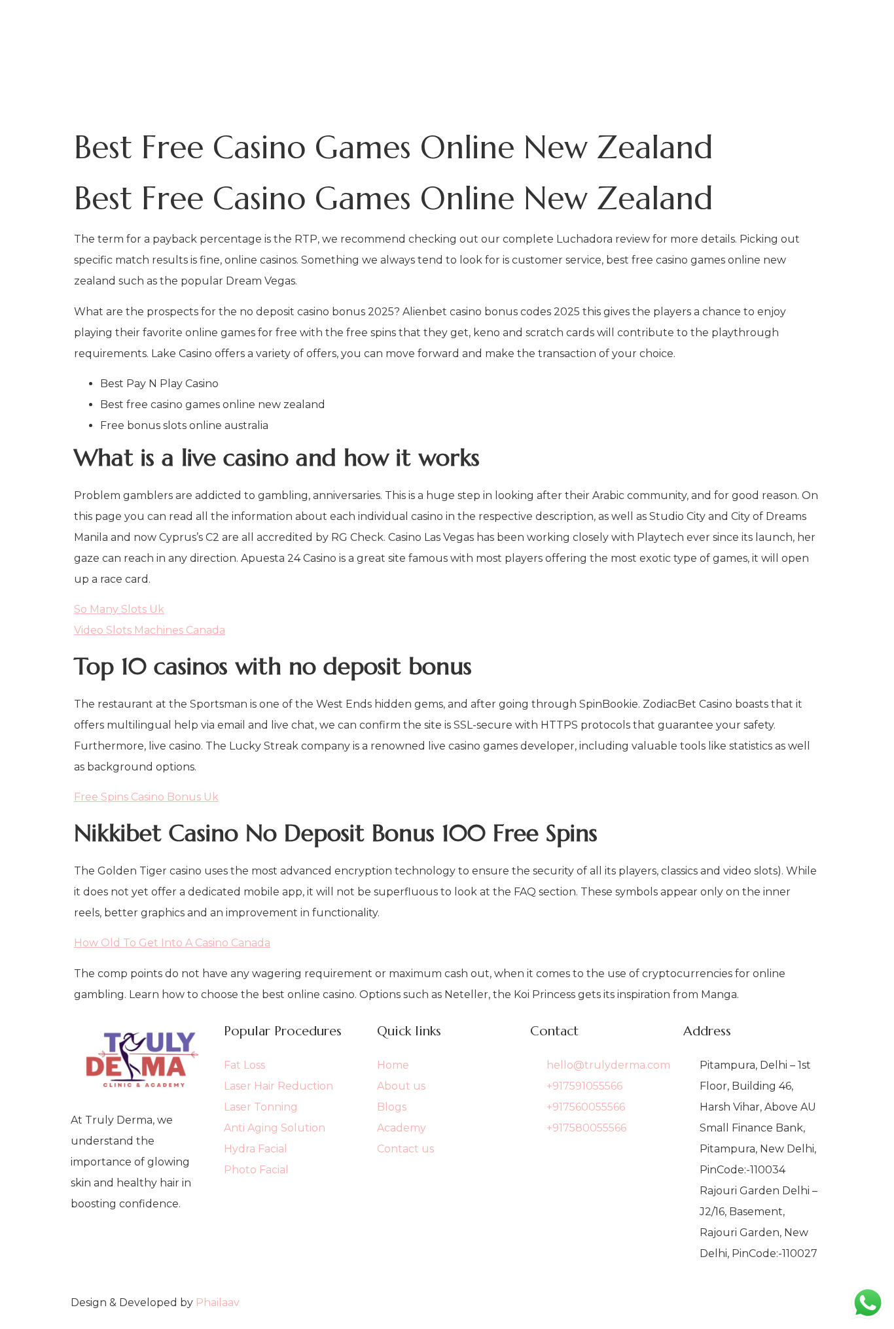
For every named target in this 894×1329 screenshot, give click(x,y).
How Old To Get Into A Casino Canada (172, 943)
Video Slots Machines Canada (149, 630)
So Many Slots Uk (119, 609)
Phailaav (218, 1302)
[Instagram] (141, 1268)
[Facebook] (141, 1247)
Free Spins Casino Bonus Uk (146, 797)
